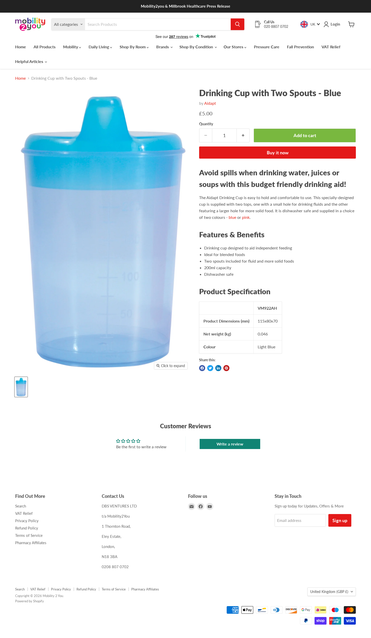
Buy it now (277, 152)
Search (20, 506)
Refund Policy (26, 528)
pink (246, 217)
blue (233, 217)
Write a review (230, 443)
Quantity (206, 124)
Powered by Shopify (29, 601)
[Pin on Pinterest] (226, 368)
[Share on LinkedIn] (218, 368)
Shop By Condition (196, 46)
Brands (163, 46)
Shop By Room (133, 46)
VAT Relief (331, 46)
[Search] (237, 24)
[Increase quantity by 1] (243, 135)
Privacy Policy (27, 520)
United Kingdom (329, 591)
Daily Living (99, 46)
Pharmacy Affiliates (30, 542)
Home (20, 46)
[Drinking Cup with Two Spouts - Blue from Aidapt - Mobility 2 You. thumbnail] (21, 387)
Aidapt (210, 103)
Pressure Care (266, 46)
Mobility (71, 46)
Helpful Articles (29, 61)
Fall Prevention (300, 46)
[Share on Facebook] (202, 368)
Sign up (339, 520)
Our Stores (234, 46)
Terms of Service (29, 535)
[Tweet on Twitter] (210, 368)
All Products (45, 46)
